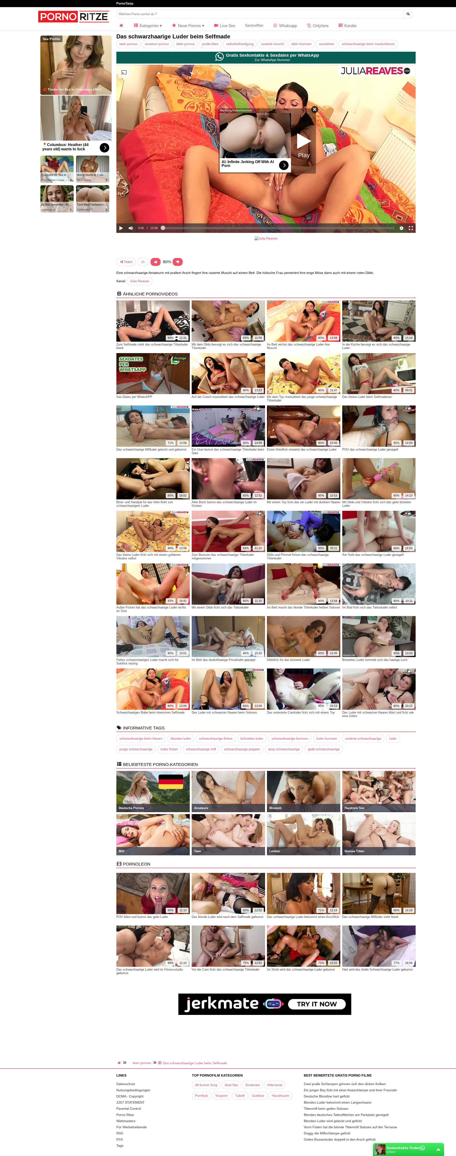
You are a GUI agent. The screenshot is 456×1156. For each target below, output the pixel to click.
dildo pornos (185, 44)
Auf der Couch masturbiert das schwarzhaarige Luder (228, 397)
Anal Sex (231, 1085)
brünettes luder (252, 738)
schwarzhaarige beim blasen (140, 738)
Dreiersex (252, 1085)
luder (393, 738)
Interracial (274, 1085)
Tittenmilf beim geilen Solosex (326, 1108)
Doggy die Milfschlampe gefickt (327, 1133)
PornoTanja (124, 3)
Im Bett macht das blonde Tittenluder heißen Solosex (303, 607)
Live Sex (227, 25)
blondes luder (181, 738)
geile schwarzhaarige (324, 749)
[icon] (121, 26)
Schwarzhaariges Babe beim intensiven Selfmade (150, 712)
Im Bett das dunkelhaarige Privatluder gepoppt (223, 660)
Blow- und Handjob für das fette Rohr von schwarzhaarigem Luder (144, 503)
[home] (119, 1062)
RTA (119, 1139)
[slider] (138, 213)
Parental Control (128, 1108)
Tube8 (240, 1095)
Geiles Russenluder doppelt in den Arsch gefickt (339, 1139)
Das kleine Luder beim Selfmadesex (367, 397)
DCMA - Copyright (129, 1096)
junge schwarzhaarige (135, 749)
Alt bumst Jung (206, 1085)
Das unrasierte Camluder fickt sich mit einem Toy (301, 712)
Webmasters (125, 1121)
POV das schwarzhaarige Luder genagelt (370, 449)
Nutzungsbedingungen (133, 1090)
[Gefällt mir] (155, 262)
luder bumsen (326, 738)
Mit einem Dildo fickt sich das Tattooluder (220, 607)
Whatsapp (287, 25)
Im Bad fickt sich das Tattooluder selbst (369, 607)
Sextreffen (254, 25)
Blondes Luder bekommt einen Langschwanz (337, 1102)
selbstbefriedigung (240, 44)
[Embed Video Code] (143, 262)
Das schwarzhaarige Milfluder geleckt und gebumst (151, 449)
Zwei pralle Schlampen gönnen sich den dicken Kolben (345, 1084)
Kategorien (148, 25)
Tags (120, 1145)
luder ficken (169, 749)
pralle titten (210, 44)
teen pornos (128, 44)
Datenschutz (125, 1084)
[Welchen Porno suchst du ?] (408, 13)
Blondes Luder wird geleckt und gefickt (333, 1121)
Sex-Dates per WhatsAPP (134, 397)
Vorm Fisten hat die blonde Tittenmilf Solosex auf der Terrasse (350, 1127)
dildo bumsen (301, 44)
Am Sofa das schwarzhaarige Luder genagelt (373, 555)
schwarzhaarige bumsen (289, 738)
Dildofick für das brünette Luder (288, 660)
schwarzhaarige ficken (216, 738)
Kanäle (349, 25)
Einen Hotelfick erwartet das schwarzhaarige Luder (302, 449)
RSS (119, 1133)
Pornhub (201, 1095)
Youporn (221, 1095)
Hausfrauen (280, 1095)
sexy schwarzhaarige (284, 749)
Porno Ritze (125, 1115)
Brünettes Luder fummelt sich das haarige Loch (374, 660)
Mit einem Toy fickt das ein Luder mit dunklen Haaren (303, 502)
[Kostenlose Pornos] (73, 25)
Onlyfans (320, 25)
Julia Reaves (139, 281)
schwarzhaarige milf (201, 749)
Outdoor (258, 1095)
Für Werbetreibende (131, 1127)
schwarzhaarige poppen (242, 749)
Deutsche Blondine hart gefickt (327, 1096)
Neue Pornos (189, 25)
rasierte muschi (272, 44)
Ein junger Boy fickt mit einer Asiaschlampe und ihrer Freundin (350, 1090)
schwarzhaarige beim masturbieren (368, 44)
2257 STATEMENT (130, 1102)
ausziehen (326, 44)
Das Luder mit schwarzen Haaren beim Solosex (224, 712)
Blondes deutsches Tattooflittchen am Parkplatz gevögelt (346, 1115)
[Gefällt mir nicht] (177, 262)
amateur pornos (157, 44)
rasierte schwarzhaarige (363, 738)
